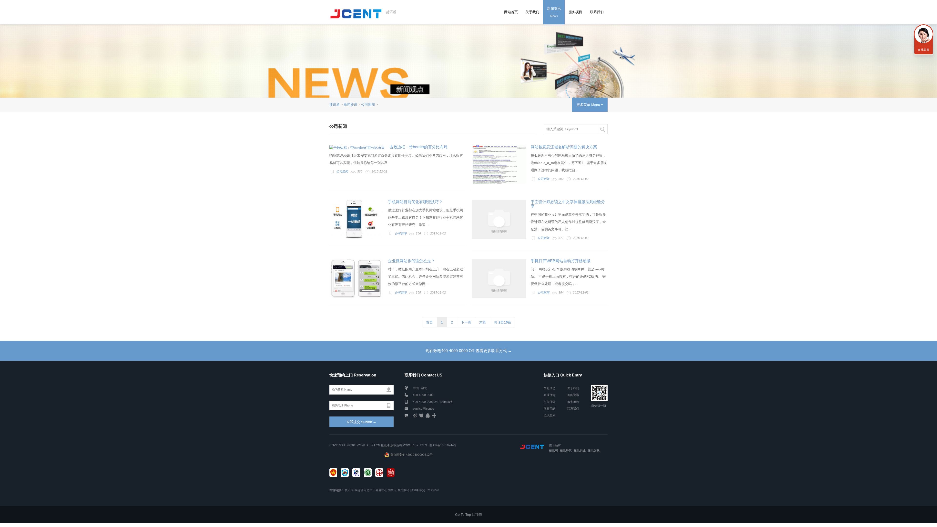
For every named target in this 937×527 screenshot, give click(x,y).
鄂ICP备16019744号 (443, 445)
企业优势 (549, 395)
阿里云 (392, 490)
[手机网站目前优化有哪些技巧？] (356, 219)
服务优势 (549, 402)
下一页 (466, 322)
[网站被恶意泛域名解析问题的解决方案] (499, 164)
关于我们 (532, 12)
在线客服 (923, 49)
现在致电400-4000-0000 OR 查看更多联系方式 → (469, 351)
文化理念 (549, 388)
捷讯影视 (594, 450)
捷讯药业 (580, 450)
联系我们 (597, 12)
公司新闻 (368, 104)
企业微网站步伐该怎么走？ (411, 261)
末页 (482, 322)
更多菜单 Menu (589, 105)
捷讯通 (391, 12)
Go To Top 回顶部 (468, 515)
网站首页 (511, 12)
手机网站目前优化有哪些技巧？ (415, 202)
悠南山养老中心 (377, 490)
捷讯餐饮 (566, 450)
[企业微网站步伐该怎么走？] (356, 278)
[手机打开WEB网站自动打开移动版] (499, 278)
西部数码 (403, 490)
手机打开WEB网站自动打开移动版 (561, 261)
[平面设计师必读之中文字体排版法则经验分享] (499, 219)
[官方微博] (415, 415)
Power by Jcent (416, 445)
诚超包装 (360, 490)
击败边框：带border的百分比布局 (418, 147)
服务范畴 (549, 408)
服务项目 (575, 12)
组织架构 (549, 415)
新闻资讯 (554, 12)
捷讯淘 (553, 450)
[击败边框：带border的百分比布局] (357, 147)
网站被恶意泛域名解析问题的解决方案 (564, 147)
